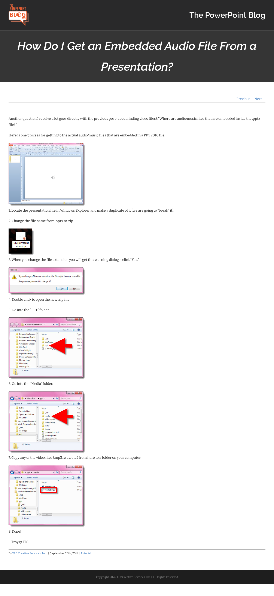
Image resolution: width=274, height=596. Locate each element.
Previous (243, 99)
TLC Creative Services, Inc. (29, 553)
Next (258, 99)
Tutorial (86, 553)
